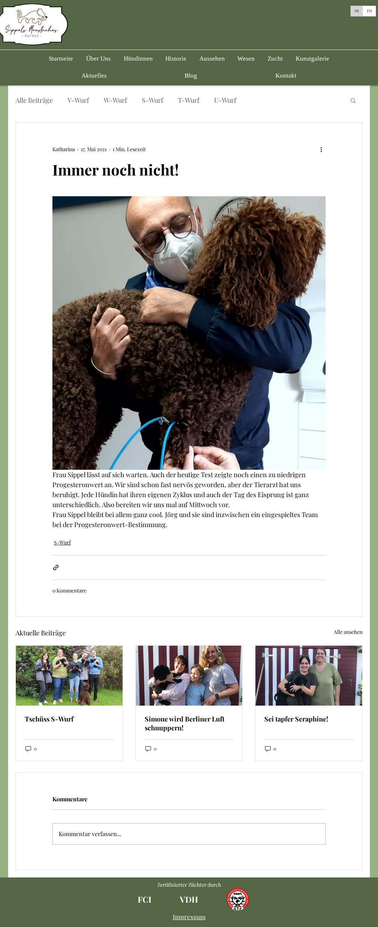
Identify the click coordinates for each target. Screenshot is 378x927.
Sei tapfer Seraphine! (296, 718)
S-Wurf (152, 100)
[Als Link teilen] (55, 567)
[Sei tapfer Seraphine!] (308, 676)
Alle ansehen (348, 631)
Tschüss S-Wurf (49, 718)
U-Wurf (225, 100)
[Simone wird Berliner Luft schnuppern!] (189, 676)
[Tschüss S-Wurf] (69, 676)
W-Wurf (115, 100)
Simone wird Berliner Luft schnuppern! (184, 723)
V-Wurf (78, 100)
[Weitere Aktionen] (321, 149)
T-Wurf (188, 100)
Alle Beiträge (34, 100)
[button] (138, 59)
